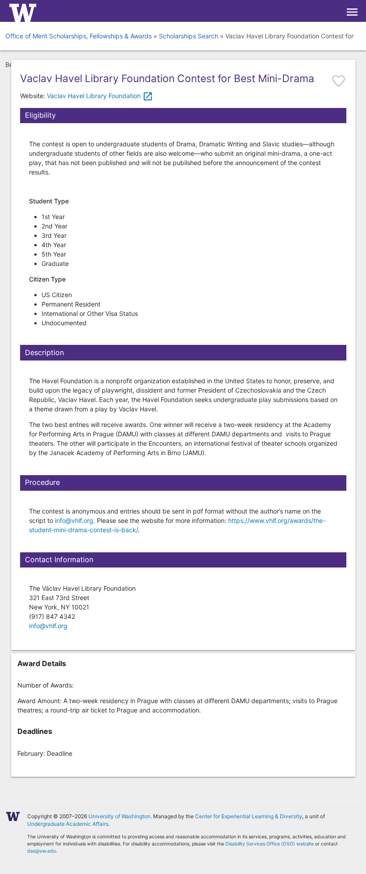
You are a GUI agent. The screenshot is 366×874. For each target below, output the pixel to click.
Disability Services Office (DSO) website (269, 844)
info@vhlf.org (74, 520)
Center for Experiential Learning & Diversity (248, 816)
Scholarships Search (188, 36)
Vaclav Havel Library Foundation (100, 95)
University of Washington (119, 816)
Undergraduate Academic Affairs (67, 823)
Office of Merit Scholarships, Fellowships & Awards (78, 36)
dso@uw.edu (41, 851)
